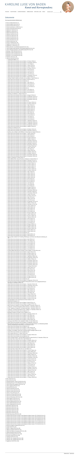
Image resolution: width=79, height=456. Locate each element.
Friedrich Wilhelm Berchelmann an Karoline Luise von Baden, (22, 250)
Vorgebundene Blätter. (12, 59)
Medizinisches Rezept (12, 301)
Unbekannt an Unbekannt (13, 127)
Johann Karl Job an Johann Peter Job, (18, 338)
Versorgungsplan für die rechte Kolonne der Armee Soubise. (19, 299)
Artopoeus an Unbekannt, (16, 93)
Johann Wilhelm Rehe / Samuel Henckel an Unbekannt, (21, 158)
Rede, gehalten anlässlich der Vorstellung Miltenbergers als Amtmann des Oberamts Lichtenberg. (27, 236)
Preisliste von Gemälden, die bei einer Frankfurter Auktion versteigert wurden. (23, 330)
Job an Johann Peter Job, (16, 333)
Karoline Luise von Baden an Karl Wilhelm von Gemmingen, (23, 131)
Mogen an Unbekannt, (15, 157)
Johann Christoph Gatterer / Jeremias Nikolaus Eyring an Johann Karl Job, (26, 337)
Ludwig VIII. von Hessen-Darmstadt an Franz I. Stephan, (23, 309)
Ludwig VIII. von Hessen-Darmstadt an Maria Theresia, (22, 306)
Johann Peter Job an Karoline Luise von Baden (17, 80)
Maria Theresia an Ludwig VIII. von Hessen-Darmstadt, (22, 305)
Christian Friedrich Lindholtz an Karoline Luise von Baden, (22, 78)
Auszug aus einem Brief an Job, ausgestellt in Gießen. (21, 320)
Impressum (72, 453)
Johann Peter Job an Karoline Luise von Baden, (20, 61)
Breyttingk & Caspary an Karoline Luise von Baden (17, 312)
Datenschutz (66, 453)
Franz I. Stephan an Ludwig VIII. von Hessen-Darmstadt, (22, 308)
